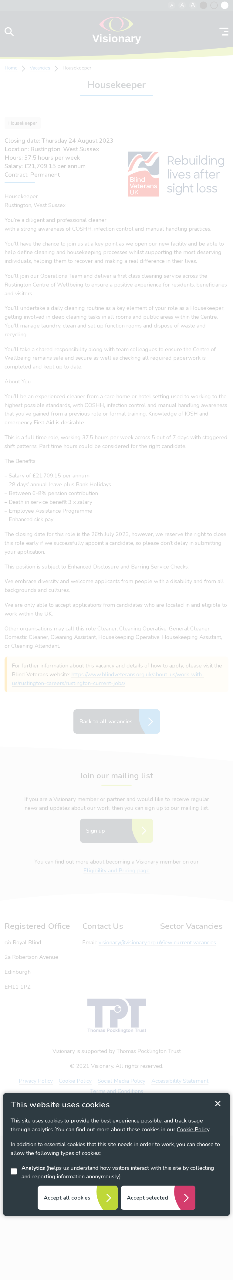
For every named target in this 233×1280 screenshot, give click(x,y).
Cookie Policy (193, 1129)
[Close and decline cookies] (217, 1103)
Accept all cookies (67, 1197)
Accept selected (147, 1197)
